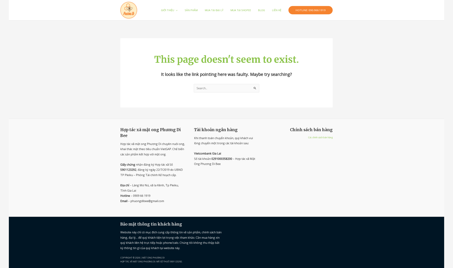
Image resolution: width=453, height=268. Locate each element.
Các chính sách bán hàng (320, 137)
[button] (176, 10)
